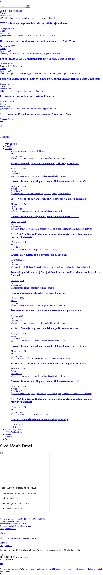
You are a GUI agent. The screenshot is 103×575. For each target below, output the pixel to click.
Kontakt (49, 569)
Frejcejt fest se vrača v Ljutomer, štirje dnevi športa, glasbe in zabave (37, 58)
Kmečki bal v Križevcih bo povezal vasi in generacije (39, 254)
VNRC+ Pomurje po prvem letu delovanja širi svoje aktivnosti (34, 23)
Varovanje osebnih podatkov (74, 569)
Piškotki (57, 569)
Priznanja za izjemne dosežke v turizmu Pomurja (27, 96)
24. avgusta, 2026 (7, 46)
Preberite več (5, 16)
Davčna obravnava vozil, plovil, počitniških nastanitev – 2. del (37, 40)
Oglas (2, 31)
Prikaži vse (17, 11)
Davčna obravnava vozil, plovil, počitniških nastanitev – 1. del (45, 216)
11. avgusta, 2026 (18, 260)
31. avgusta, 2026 (7, 28)
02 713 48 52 (12, 498)
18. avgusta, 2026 (18, 221)
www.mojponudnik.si (35, 569)
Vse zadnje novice (18, 151)
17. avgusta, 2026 (18, 242)
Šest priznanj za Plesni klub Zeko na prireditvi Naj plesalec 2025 (35, 114)
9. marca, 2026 (6, 119)
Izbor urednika (33, 151)
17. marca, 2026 (7, 84)
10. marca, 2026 (7, 101)
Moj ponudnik (6, 545)
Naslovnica (5, 137)
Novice (3, 13)
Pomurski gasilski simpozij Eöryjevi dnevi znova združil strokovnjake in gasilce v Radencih (50, 78)
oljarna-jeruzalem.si (15, 509)
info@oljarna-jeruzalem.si (18, 503)
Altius (8, 571)
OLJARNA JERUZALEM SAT (19, 488)
